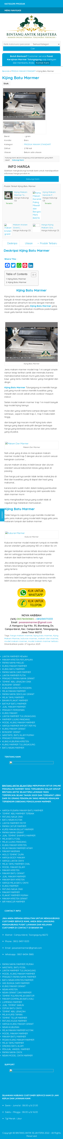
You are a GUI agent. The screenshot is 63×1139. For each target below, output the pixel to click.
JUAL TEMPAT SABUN (13, 1005)
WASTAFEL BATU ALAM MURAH (18, 735)
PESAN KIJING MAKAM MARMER (18, 1039)
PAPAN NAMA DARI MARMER (16, 672)
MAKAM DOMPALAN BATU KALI (18, 998)
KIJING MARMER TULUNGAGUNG (18, 744)
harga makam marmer (21, 635)
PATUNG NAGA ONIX (12, 816)
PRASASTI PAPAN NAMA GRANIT (18, 678)
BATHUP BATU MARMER (14, 703)
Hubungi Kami (32, 179)
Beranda (5, 71)
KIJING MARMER (10, 886)
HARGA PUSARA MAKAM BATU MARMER (22, 810)
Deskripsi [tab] (11, 243)
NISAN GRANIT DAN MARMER (17, 992)
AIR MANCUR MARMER (13, 901)
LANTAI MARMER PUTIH (14, 675)
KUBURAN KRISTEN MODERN (17, 688)
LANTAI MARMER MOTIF (14, 823)
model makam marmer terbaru (43, 641)
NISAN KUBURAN (10, 1027)
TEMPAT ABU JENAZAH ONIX (16, 681)
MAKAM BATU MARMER (14, 1036)
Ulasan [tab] (28, 243)
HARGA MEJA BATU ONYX (15, 882)
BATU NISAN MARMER (13, 747)
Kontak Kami (42, 62)
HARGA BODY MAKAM (13, 857)
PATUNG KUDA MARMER (14, 1020)
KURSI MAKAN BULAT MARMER (18, 829)
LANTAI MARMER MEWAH (15, 656)
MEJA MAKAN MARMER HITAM (17, 848)
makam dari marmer (48, 638)
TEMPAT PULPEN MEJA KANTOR (18, 995)
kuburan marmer (29, 638)
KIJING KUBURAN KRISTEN (15, 741)
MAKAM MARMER (11, 892)
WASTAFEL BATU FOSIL (14, 967)
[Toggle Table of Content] (32, 274)
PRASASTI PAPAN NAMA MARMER (19, 976)
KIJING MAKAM (9, 713)
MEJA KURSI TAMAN (12, 1014)
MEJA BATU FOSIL (11, 838)
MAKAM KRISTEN (10, 870)
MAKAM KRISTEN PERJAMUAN (17, 659)
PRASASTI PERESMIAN (13, 710)
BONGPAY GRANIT (11, 684)
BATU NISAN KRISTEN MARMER (17, 980)
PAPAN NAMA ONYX (12, 1052)
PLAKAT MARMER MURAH (15, 895)
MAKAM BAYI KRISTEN (13, 879)
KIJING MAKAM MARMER (14, 666)
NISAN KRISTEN (10, 989)
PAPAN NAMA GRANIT (13, 832)
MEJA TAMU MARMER (13, 697)
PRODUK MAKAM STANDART (23, 71)
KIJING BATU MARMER (13, 669)
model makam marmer (15, 641)
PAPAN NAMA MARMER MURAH (18, 964)
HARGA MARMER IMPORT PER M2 (19, 725)
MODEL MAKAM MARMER (15, 1033)
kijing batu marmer (43, 635)
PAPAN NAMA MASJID (13, 662)
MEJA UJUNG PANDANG (14, 841)
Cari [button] (32, 48)
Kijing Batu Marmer (20, 77)
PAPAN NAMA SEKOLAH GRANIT (18, 694)
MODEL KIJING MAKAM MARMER (18, 722)
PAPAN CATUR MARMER (14, 826)
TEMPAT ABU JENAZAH (13, 1011)
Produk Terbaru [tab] (48, 243)
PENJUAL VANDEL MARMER (16, 1049)
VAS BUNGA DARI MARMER (16, 983)
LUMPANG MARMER (12, 1002)
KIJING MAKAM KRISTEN (14, 845)
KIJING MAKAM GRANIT (14, 728)
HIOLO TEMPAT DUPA (13, 854)
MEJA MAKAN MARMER (14, 691)
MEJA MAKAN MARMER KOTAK (18, 1030)
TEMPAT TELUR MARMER (14, 1017)
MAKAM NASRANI (11, 851)
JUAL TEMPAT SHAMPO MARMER (18, 835)
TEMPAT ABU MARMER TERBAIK (18, 813)
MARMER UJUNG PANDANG (16, 719)
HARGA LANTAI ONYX (13, 860)
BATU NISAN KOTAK (12, 819)
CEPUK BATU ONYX (12, 1008)
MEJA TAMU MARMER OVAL (16, 864)
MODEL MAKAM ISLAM (13, 867)
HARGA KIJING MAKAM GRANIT (18, 1024)
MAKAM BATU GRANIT (13, 873)
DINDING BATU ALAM (12, 1046)
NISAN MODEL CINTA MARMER (17, 1055)
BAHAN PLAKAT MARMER (15, 700)
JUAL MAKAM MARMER (14, 706)
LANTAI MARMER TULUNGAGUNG (19, 716)
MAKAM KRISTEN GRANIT (15, 898)
